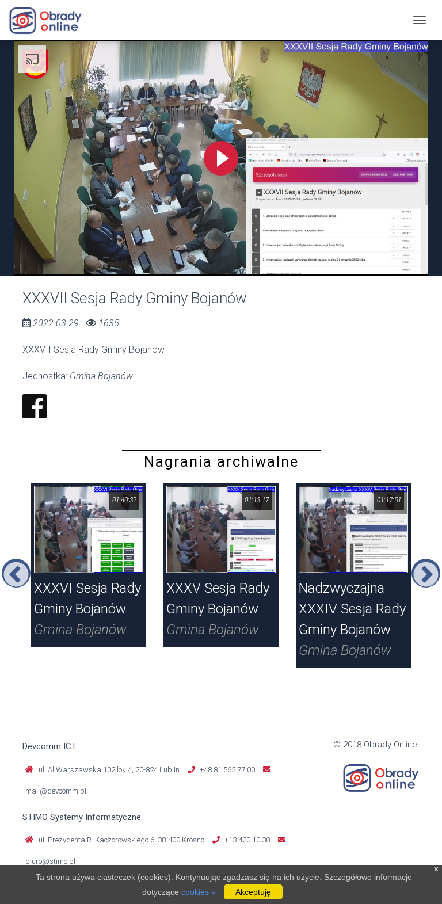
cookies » (198, 892)
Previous (16, 573)
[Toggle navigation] (419, 20)
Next (425, 573)
